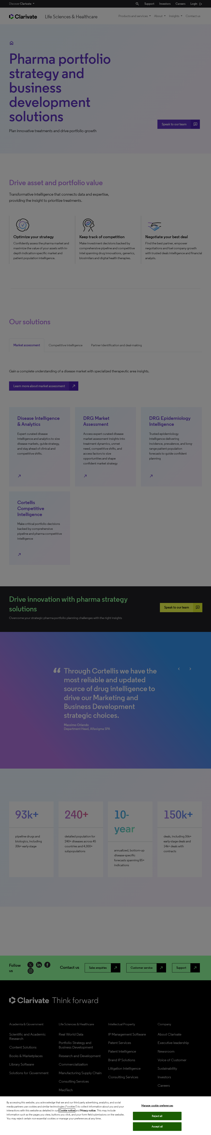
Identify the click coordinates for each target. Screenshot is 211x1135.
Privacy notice (88, 1110)
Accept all (157, 1126)
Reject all (157, 1116)
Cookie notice (67, 1110)
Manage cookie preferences (157, 1105)
